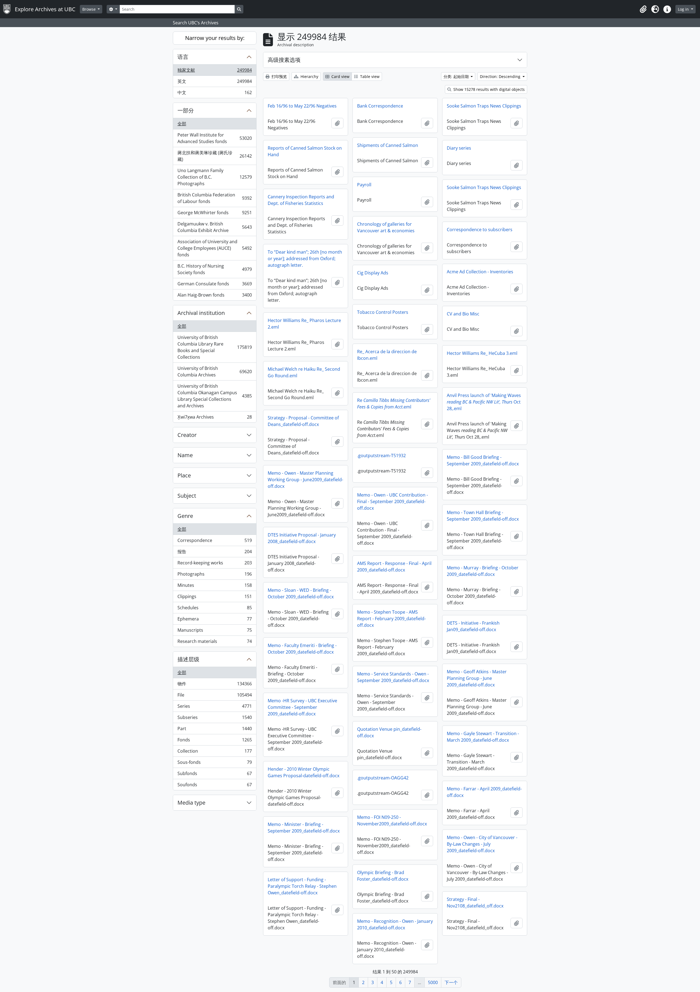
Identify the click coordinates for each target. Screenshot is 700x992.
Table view (369, 76)
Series (214, 707)
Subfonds (214, 774)
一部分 (185, 110)
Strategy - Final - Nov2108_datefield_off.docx (475, 902)
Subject (186, 495)
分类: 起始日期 (457, 76)
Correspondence (214, 541)
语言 (182, 56)
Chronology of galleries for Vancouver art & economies (386, 227)
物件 (214, 685)
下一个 (451, 982)
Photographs (214, 575)
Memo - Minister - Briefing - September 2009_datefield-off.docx (304, 827)
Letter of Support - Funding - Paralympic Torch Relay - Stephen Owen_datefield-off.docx (302, 886)
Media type (191, 802)
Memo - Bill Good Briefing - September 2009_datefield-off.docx (483, 460)
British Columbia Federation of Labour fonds (214, 198)
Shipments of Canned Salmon (387, 145)
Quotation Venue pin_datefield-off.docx (389, 732)
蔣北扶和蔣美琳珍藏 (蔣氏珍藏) (214, 156)
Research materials (214, 642)
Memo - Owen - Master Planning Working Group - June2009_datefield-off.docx (305, 479)
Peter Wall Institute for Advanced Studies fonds (214, 138)
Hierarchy (308, 76)
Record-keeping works (214, 564)
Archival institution (201, 313)
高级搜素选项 (284, 59)
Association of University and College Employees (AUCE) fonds (214, 248)
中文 (214, 93)
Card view (339, 76)
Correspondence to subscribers (479, 230)
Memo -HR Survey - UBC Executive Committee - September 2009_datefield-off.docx (302, 707)
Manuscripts (214, 631)
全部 (181, 124)
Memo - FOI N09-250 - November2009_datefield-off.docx (392, 820)
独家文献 (214, 71)
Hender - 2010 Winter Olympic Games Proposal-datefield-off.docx (303, 772)
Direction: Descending (500, 76)
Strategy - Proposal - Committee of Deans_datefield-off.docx (303, 421)
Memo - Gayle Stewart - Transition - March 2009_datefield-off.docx (483, 736)
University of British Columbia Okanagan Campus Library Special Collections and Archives (214, 396)
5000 (433, 982)
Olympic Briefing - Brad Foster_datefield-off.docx (382, 875)
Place (184, 475)
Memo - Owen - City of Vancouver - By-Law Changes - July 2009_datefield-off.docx (482, 844)
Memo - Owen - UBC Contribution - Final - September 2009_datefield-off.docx (392, 501)
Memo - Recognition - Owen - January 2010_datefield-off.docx (395, 924)
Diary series (459, 148)
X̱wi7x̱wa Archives (214, 418)
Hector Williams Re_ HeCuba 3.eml (482, 353)
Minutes (214, 586)
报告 (214, 553)
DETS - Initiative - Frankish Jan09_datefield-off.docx (473, 626)
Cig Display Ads (372, 273)
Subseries (214, 718)
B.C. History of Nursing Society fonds (214, 269)
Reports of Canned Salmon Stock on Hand (305, 151)
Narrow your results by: (214, 38)
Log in (684, 9)
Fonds (214, 741)
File (214, 696)
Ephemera (214, 620)
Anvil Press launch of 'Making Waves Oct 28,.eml (484, 401)
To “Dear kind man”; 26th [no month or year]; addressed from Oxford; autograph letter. (305, 258)
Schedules (214, 609)
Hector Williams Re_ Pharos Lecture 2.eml (304, 323)
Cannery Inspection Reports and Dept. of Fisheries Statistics (301, 200)
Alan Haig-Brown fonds (214, 296)
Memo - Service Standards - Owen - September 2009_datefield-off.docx (393, 677)
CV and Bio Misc (463, 314)
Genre (185, 516)
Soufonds (214, 786)
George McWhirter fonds (214, 214)
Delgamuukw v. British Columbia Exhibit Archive (214, 227)
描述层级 (188, 659)
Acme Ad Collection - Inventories (480, 272)
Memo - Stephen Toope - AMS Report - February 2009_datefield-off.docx (391, 618)
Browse (89, 9)
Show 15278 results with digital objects (488, 89)
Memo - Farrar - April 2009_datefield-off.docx (484, 792)
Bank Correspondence (380, 106)
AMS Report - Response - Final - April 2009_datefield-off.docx (394, 566)
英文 (214, 82)
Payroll (364, 185)
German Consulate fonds (214, 285)
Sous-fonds (214, 763)
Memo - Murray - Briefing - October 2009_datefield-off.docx (482, 571)
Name (185, 455)
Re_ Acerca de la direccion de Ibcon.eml (387, 355)
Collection (214, 752)
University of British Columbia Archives (214, 371)
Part (214, 730)
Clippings (214, 597)
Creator (187, 435)
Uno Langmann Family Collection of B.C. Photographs (214, 177)
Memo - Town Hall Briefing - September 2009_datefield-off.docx (483, 515)
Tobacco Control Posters (382, 312)
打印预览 (278, 76)
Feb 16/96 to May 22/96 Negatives (302, 106)
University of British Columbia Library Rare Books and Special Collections (214, 347)
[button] (643, 9)
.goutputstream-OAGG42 (383, 778)
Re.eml (393, 403)
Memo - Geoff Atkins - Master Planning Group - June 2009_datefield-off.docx (477, 678)
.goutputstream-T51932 (381, 456)
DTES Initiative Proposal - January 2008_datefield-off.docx (302, 538)
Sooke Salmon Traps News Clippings (484, 106)
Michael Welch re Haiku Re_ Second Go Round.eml (304, 372)
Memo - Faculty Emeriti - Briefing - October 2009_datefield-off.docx (302, 648)
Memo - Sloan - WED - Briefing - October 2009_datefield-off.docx (301, 593)
